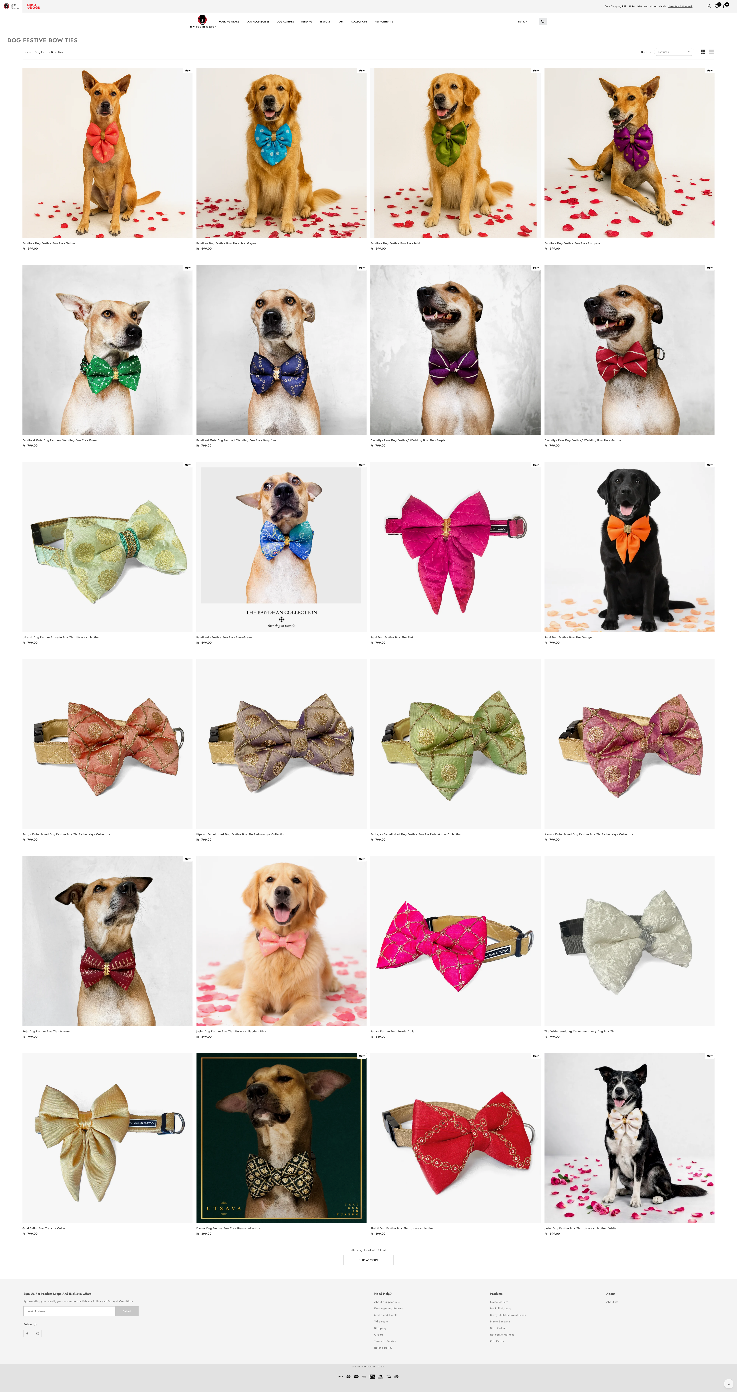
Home (27, 52)
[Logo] (203, 21)
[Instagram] (38, 1333)
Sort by (646, 52)
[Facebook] (27, 1333)
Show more (369, 1260)
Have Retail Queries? (680, 6)
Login (707, 7)
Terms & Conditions (121, 1301)
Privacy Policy (91, 1301)
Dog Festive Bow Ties (49, 52)
